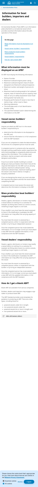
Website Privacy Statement (14, 477)
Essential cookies (10, 481)
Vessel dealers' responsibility (14, 56)
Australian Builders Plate (9, 7)
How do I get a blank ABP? (13, 60)
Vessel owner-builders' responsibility (17, 48)
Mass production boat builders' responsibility (15, 52)
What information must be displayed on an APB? (19, 44)
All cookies (8, 484)
